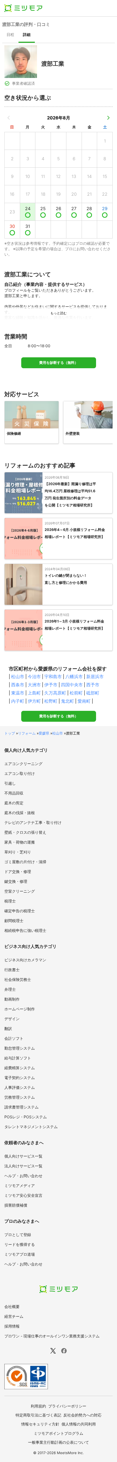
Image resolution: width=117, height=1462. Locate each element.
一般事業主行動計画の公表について (58, 1442)
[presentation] (10, 35)
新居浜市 (95, 676)
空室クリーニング (19, 891)
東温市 (17, 693)
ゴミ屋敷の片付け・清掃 (25, 861)
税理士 (10, 901)
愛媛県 (44, 733)
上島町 (34, 693)
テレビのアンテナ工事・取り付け (32, 822)
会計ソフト (13, 1038)
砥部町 (92, 693)
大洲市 (34, 684)
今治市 (34, 676)
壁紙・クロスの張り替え (25, 832)
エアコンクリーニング (23, 763)
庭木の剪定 (13, 803)
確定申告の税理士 (19, 910)
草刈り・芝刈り (17, 852)
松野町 (50, 701)
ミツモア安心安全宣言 (23, 1195)
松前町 (76, 693)
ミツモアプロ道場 (19, 1254)
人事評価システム (19, 1087)
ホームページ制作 (19, 1009)
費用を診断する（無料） (58, 363)
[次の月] (108, 117)
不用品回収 (13, 793)
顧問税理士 (13, 920)
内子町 (17, 701)
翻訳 (8, 1028)
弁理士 (10, 989)
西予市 (92, 684)
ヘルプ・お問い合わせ (23, 1175)
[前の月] (8, 117)
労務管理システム (19, 1097)
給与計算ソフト (17, 1058)
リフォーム (27, 733)
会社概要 (12, 1306)
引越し (10, 783)
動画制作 (12, 999)
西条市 (17, 684)
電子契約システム (19, 1077)
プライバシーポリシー (67, 1406)
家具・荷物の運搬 (19, 842)
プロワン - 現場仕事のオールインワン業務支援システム (52, 1336)
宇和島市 (53, 676)
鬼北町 (67, 701)
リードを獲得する (19, 1244)
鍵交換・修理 (15, 881)
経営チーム (13, 1316)
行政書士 (12, 969)
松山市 (17, 676)
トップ (9, 733)
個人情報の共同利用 (78, 1424)
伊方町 (34, 701)
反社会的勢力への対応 (82, 1415)
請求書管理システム (21, 1107)
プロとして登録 (17, 1234)
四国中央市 (72, 684)
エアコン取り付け (19, 773)
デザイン (12, 1018)
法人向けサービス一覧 (23, 1166)
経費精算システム (19, 1067)
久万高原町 (55, 693)
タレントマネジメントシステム (31, 1126)
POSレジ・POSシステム (25, 1116)
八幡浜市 (74, 676)
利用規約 (38, 1406)
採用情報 (12, 1326)
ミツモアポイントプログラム (58, 1433)
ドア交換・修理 (17, 871)
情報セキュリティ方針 (40, 1424)
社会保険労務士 (17, 979)
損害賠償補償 (15, 1205)
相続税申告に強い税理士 (25, 930)
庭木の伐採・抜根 (19, 812)
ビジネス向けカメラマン (25, 959)
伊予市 (50, 684)
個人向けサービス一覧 (23, 1156)
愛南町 (84, 701)
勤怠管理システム (19, 1048)
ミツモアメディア (19, 1185)
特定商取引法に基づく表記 (38, 1415)
